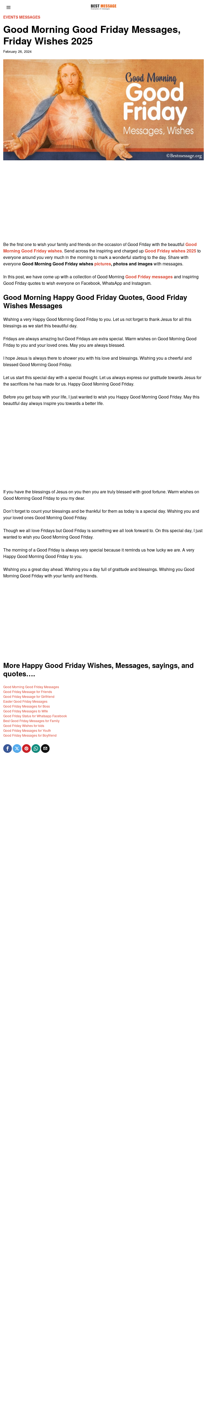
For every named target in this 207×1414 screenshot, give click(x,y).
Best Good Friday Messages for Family (31, 720)
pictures (102, 264)
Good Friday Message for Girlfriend (28, 696)
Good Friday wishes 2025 (170, 251)
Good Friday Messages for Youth (27, 730)
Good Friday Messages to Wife (25, 711)
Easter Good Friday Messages (25, 701)
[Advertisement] (103, 203)
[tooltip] (7, 748)
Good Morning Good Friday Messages (31, 686)
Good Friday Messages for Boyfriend (30, 735)
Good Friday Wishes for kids (23, 725)
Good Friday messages (149, 276)
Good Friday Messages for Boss (26, 706)
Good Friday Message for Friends (27, 691)
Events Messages (21, 17)
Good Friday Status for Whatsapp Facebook (35, 715)
